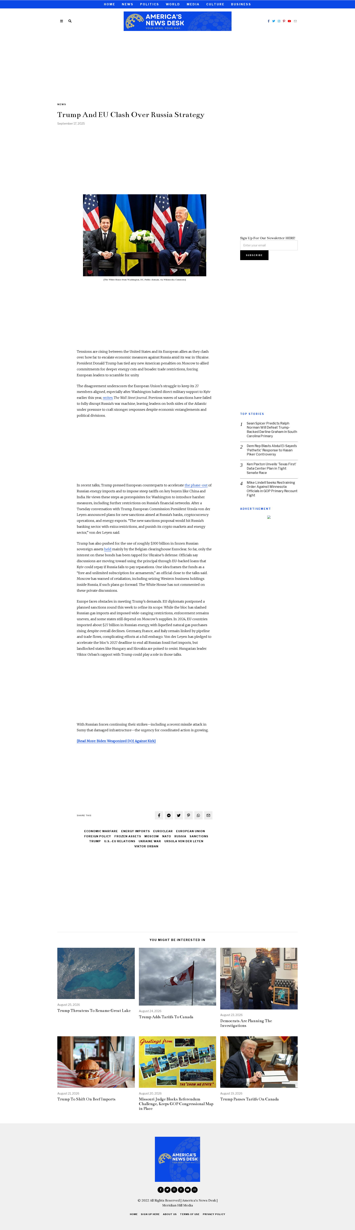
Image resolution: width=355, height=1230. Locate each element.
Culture (215, 4)
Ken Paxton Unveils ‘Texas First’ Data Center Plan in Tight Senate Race (271, 468)
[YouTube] (289, 21)
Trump (95, 841)
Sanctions (199, 836)
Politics (149, 4)
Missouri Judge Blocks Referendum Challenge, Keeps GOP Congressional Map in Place (176, 1104)
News (128, 4)
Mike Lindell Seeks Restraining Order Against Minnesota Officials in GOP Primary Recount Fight (272, 489)
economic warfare (101, 831)
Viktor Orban (146, 846)
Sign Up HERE (150, 1214)
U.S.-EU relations (119, 841)
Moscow (151, 836)
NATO (166, 836)
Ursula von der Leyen (183, 841)
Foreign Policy (97, 836)
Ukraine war (150, 841)
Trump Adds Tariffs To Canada (166, 1017)
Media (193, 4)
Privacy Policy (214, 1214)
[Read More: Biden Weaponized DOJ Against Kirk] (116, 741)
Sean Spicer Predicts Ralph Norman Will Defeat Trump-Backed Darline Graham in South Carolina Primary (272, 429)
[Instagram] (279, 21)
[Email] (295, 21)
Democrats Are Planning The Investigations (246, 1023)
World (173, 4)
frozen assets (127, 836)
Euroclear (163, 831)
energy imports (135, 831)
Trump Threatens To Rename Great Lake (93, 1010)
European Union (190, 831)
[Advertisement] (177, 64)
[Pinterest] (284, 21)
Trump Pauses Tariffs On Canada (249, 1099)
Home (109, 4)
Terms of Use (189, 1214)
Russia (180, 836)
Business (241, 4)
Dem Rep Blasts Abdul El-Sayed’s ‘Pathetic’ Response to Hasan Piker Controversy (272, 450)
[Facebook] (269, 21)
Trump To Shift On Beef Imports (86, 1099)
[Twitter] (273, 21)
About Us (170, 1214)
